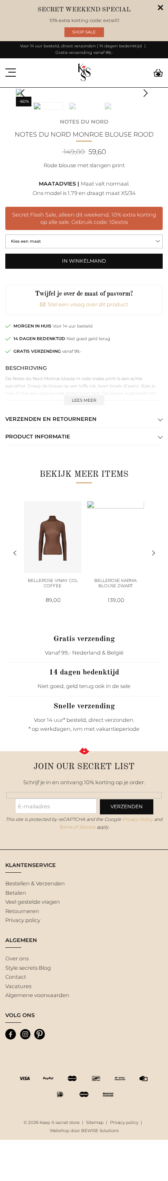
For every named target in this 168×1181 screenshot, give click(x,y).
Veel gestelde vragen (32, 901)
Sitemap (95, 1122)
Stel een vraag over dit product (88, 304)
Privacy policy (22, 920)
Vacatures (18, 986)
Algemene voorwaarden (37, 995)
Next (146, 93)
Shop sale (84, 32)
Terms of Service (77, 827)
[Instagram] (25, 1034)
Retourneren (22, 911)
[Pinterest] (39, 1034)
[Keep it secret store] (84, 73)
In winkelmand (84, 261)
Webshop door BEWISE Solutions (84, 1130)
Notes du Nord (84, 121)
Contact (15, 976)
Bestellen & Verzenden (35, 883)
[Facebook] (10, 1034)
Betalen (15, 892)
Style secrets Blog (28, 967)
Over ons (17, 958)
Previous (22, 93)
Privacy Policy (137, 819)
